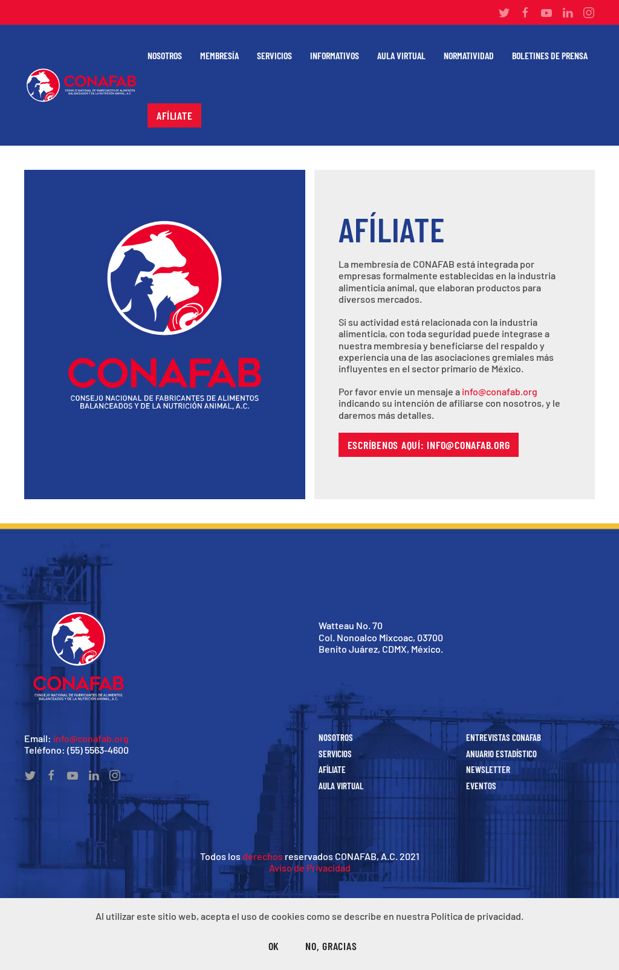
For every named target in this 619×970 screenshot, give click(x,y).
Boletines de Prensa (550, 55)
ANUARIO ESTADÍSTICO (501, 753)
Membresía (219, 55)
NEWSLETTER (488, 769)
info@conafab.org (499, 391)
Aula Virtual (401, 55)
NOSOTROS (336, 737)
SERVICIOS (335, 753)
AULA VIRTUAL (341, 785)
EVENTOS (481, 785)
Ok (274, 945)
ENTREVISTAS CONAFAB (503, 737)
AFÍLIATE (332, 769)
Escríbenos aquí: (429, 444)
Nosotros (164, 55)
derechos (262, 856)
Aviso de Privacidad (310, 867)
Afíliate (174, 115)
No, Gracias (331, 945)
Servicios (274, 55)
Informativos (334, 55)
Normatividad (469, 55)
